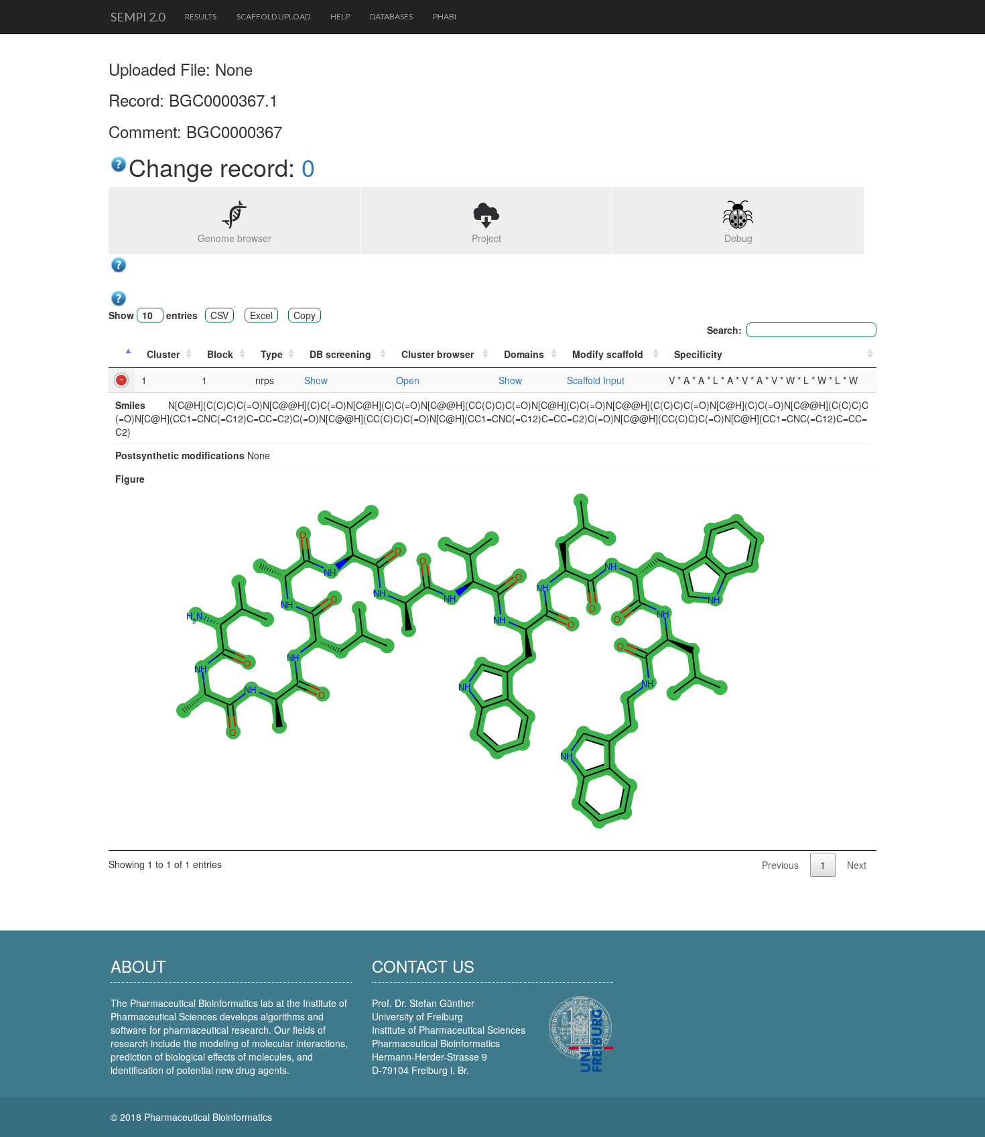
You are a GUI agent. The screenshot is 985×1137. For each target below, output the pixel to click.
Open (407, 380)
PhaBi (444, 16)
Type (272, 354)
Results (200, 16)
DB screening (340, 354)
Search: (724, 330)
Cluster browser (437, 354)
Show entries (153, 315)
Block (220, 354)
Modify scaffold (607, 354)
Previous (780, 865)
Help (340, 16)
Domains (524, 354)
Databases (391, 16)
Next (856, 865)
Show (316, 380)
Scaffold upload (273, 16)
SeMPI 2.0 (138, 16)
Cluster (163, 354)
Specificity (698, 354)
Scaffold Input (596, 380)
